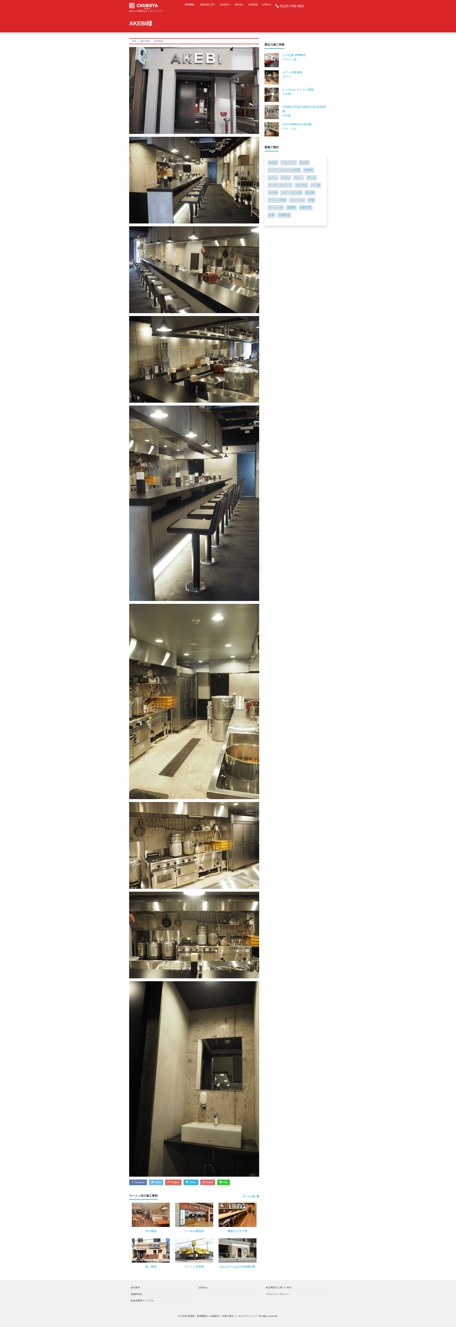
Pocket (209, 1182)
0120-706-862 (292, 6)
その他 (273, 192)
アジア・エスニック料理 (284, 170)
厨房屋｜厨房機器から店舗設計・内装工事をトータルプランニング (222, 1316)
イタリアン (288, 162)
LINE (225, 1182)
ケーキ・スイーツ (280, 185)
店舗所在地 (136, 1294)
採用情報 (253, 4)
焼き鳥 (304, 162)
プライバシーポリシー (277, 1294)
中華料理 (284, 215)
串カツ (311, 177)
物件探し (239, 4)
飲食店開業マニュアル (142, 1300)
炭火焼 (310, 192)
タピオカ (301, 185)
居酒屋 (291, 207)
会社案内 (224, 4)
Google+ (174, 1182)
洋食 (271, 215)
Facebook (139, 1182)
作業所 (308, 170)
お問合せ (266, 4)
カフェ (273, 177)
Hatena (192, 1182)
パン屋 (315, 185)
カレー (298, 177)
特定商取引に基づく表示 (278, 1287)
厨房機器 (189, 4)
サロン (285, 177)
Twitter (157, 1182)
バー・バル (297, 200)
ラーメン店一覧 (251, 1196)
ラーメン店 (276, 207)
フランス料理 (277, 200)
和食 (311, 200)
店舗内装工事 (207, 4)
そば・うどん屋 (291, 192)
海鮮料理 (305, 207)
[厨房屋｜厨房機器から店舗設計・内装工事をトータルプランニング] (143, 4)
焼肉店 (273, 162)
